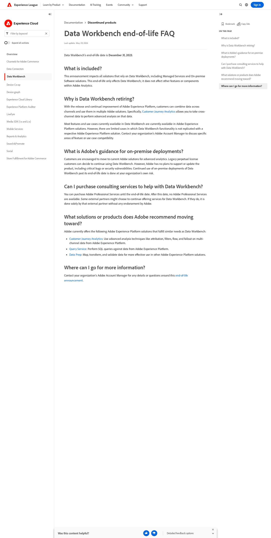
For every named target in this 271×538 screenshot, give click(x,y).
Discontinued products (102, 22)
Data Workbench (16, 76)
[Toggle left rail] (50, 14)
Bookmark (230, 23)
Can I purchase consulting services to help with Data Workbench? (242, 65)
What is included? (230, 38)
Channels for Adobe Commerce (23, 61)
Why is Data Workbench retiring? (238, 45)
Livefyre (11, 114)
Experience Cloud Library (19, 99)
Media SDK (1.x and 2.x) (19, 121)
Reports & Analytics (16, 136)
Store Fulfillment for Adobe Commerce (26, 158)
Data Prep (75, 254)
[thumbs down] (154, 533)
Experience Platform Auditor (21, 106)
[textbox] (26, 33)
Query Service (77, 249)
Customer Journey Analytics (158, 111)
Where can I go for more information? (241, 86)
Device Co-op (13, 84)
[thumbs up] (146, 533)
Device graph (13, 92)
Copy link (245, 23)
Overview (12, 54)
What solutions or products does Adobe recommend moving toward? (241, 76)
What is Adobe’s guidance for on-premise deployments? (242, 54)
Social (10, 151)
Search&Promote (16, 143)
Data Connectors (15, 69)
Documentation (73, 22)
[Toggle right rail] (221, 14)
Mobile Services (15, 129)
